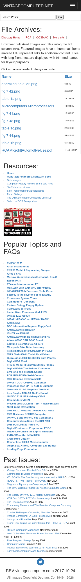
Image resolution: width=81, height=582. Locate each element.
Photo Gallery (14, 194)
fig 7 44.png (11, 135)
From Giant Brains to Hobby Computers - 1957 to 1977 (37, 523)
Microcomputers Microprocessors (28, 105)
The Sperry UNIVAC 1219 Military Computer (31, 494)
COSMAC (42, 37)
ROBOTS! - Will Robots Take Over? (26, 480)
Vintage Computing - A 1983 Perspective (29, 515)
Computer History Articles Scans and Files (30, 183)
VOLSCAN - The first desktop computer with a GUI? (35, 477)
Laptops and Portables (19, 519)
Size (68, 76)
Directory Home (10, 37)
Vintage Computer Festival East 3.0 (26, 470)
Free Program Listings (19, 540)
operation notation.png (19, 83)
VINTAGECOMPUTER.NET (28, 5)
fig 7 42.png (11, 91)
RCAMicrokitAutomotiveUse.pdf (27, 150)
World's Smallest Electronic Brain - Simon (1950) (33, 533)
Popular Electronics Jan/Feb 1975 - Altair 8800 (32, 547)
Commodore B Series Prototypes (25, 473)
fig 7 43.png (11, 120)
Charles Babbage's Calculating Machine (28, 512)
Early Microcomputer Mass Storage (26, 551)
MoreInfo (58, 37)
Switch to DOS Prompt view (22, 201)
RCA (28, 37)
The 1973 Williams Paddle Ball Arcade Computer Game (37, 488)
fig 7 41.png (11, 113)
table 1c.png (11, 128)
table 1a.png (11, 98)
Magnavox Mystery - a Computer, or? (27, 484)
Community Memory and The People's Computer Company (39, 505)
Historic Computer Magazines (23, 530)
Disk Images (14, 180)
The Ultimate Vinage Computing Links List (29, 197)
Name (6, 76)
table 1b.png (11, 142)
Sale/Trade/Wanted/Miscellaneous (25, 190)
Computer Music (16, 544)
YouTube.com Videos (18, 187)
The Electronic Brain (18, 502)
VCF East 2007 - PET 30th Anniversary (28, 498)
